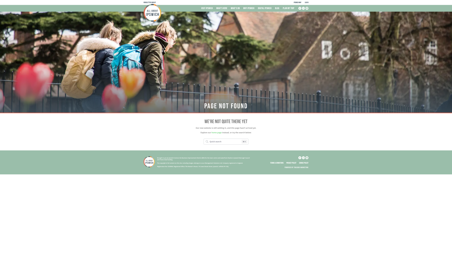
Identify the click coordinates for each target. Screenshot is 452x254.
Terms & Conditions (277, 163)
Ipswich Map (297, 2)
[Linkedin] (306, 8)
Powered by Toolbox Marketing (296, 167)
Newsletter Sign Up (150, 2)
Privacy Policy (291, 163)
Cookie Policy (303, 163)
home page (217, 132)
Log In (306, 2)
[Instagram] (303, 8)
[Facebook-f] (299, 8)
